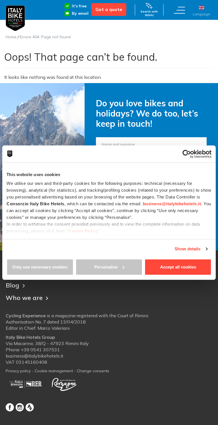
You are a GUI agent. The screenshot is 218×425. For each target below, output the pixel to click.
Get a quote (108, 9)
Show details (187, 248)
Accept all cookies (178, 267)
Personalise (106, 267)
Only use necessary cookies (40, 267)
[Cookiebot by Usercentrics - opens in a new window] (186, 154)
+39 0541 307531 (40, 349)
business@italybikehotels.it (34, 356)
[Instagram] (20, 407)
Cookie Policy (83, 231)
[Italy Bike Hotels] (15, 18)
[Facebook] (10, 407)
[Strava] (30, 407)
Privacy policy (18, 370)
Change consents (93, 370)
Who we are (24, 298)
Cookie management (54, 370)
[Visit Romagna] (64, 384)
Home (11, 36)
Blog (12, 285)
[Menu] (179, 10)
